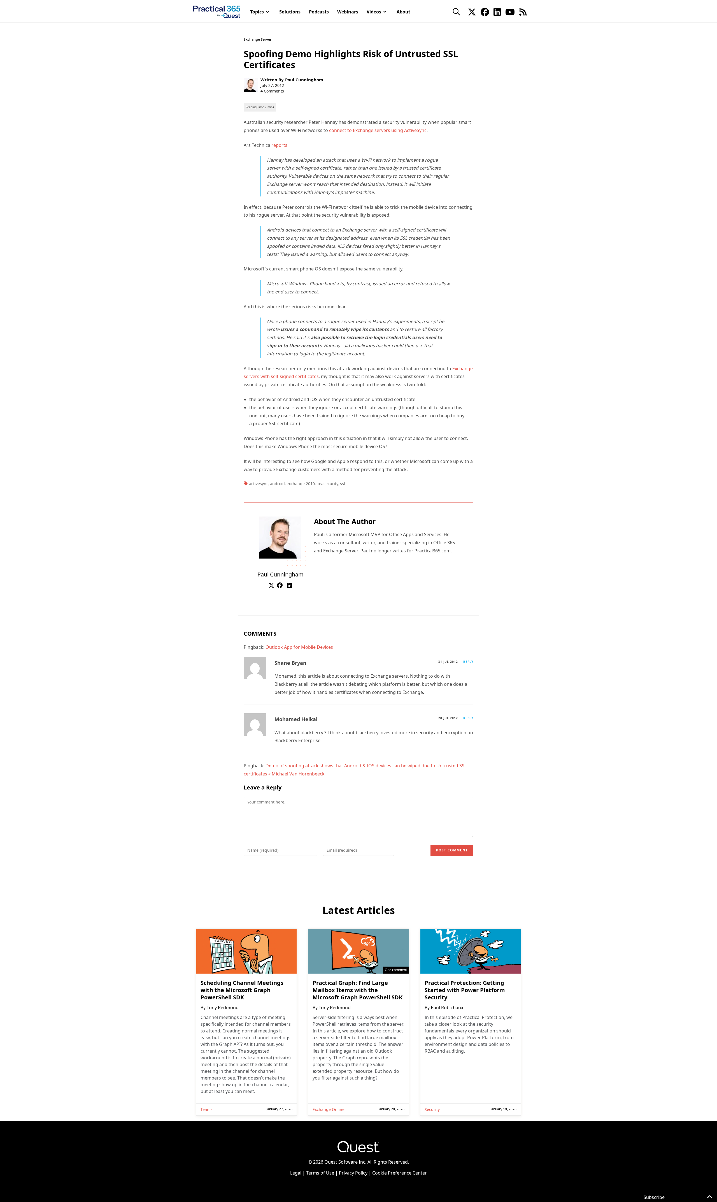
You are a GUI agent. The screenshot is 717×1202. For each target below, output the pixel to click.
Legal (295, 1173)
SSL (342, 483)
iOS (319, 483)
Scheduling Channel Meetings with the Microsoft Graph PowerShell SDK (242, 990)
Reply (468, 662)
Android (277, 483)
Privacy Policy (353, 1173)
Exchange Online (328, 1109)
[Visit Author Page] (280, 537)
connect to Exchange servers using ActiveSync (378, 130)
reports (279, 145)
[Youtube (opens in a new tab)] (510, 11)
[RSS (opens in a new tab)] (523, 11)
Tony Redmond (223, 1007)
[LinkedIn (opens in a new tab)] (497, 11)
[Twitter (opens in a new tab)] (471, 11)
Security (330, 483)
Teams (207, 1109)
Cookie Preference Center (399, 1173)
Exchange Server (257, 39)
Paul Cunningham (304, 79)
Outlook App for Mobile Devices (299, 647)
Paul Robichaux (447, 1007)
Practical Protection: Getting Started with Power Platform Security (465, 990)
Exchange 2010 (301, 483)
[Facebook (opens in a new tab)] (484, 11)
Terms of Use (320, 1173)
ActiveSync (258, 483)
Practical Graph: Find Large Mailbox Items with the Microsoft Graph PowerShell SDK (357, 990)
